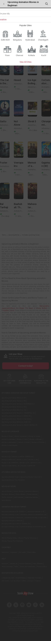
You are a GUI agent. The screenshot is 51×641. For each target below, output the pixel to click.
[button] (3, 4)
